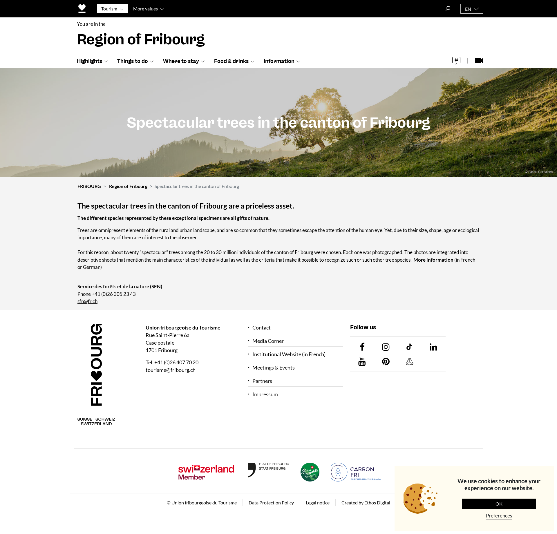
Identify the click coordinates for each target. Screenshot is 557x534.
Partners (262, 381)
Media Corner (268, 341)
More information (433, 260)
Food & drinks (231, 61)
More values (145, 8)
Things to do (132, 61)
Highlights (89, 61)
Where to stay (181, 61)
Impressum (265, 394)
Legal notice (318, 502)
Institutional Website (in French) (288, 354)
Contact (261, 328)
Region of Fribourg (128, 186)
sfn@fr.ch (87, 301)
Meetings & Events (273, 368)
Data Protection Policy (271, 502)
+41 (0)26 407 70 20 (176, 362)
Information (279, 61)
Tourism (109, 8)
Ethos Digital (377, 502)
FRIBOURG (89, 186)
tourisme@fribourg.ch (171, 370)
